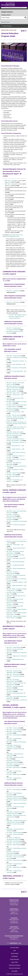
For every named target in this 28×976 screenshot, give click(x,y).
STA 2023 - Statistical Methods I (14, 659)
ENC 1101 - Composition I (11, 180)
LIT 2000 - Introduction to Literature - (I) (16, 361)
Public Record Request (14, 965)
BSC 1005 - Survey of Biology (14, 729)
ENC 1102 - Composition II (11, 184)
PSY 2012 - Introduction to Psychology (16, 521)
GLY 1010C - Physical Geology (14, 832)
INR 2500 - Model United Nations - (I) (16, 585)
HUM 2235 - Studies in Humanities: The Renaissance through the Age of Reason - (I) (17, 423)
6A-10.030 (16, 236)
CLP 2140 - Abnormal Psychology (15, 561)
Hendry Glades (14, 926)
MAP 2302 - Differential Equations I (15, 693)
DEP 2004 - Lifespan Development (15, 568)
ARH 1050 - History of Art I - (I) (14, 393)
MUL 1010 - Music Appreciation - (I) (15, 364)
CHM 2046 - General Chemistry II (15, 824)
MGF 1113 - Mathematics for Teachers (16, 700)
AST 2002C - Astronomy (13, 728)
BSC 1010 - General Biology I (14, 735)
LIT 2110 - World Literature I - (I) (15, 445)
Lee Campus (14, 917)
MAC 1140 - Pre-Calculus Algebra (15, 676)
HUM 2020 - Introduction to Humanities (16, 357)
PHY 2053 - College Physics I (14, 774)
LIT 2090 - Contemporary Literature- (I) (16, 442)
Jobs (14, 950)
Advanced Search (5, 22)
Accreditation (14, 956)
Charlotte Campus (14, 899)
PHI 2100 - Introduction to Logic (14, 469)
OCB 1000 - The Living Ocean (14, 842)
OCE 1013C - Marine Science (14, 855)
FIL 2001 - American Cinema (14, 415)
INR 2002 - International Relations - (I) (16, 582)
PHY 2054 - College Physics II (14, 867)
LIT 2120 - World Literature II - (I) (15, 449)
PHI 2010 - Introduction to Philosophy (16, 367)
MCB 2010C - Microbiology (13, 841)
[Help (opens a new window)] (26, 31)
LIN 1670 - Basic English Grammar (17, 314)
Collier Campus (14, 908)
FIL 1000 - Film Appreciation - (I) (15, 411)
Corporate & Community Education (14, 935)
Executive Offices (14, 947)
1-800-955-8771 (14, 943)
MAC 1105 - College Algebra (14, 647)
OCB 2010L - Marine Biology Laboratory (16, 848)
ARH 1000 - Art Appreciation (13, 355)
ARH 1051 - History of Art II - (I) (14, 394)
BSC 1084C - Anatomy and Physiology (16, 800)
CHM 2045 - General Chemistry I (15, 748)
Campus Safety (14, 953)
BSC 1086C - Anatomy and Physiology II (16, 803)
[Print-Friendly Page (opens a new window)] (23, 31)
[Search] (25, 17)
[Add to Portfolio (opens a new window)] (21, 31)
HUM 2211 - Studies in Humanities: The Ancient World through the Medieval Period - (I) (16, 418)
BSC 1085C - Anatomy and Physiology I (16, 741)
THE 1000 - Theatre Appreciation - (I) (16, 371)
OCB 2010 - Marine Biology (13, 844)
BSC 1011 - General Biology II (14, 789)
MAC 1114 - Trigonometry (13, 674)
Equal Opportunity (14, 959)
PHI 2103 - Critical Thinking (13, 472)
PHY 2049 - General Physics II (14, 860)
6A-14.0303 (8, 236)
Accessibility (15, 971)
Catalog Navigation (7, 26)
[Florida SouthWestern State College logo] (8, 4)
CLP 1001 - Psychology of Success (15, 558)
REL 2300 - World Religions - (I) (14, 476)
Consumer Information (14, 968)
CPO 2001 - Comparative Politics (15, 565)
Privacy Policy (14, 962)
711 (20, 943)
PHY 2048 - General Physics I (14, 767)
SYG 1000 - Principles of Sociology (15, 524)
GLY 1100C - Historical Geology (14, 834)
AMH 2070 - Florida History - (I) (14, 544)
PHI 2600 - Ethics (11, 474)
